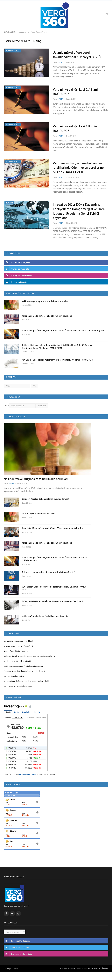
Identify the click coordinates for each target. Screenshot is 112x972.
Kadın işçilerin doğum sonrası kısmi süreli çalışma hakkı (27, 681)
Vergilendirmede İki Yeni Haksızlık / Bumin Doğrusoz (47, 316)
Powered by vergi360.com (70, 968)
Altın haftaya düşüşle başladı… (16, 651)
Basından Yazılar (13, 51)
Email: (6, 406)
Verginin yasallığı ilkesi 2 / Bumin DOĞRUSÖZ (76, 92)
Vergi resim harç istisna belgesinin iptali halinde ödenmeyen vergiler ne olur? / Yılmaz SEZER (78, 167)
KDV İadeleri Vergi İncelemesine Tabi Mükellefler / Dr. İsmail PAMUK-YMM (54, 588)
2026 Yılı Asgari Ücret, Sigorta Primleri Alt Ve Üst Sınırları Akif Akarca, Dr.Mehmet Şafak (63, 330)
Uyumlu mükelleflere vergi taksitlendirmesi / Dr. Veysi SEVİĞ (77, 55)
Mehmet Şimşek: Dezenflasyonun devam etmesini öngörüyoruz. (30, 656)
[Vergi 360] (56, 13)
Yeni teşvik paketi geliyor (14, 676)
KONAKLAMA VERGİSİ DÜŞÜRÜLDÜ (18, 646)
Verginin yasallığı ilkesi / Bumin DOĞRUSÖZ (75, 128)
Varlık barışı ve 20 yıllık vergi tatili (17, 661)
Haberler (9, 203)
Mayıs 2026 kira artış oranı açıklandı (18, 641)
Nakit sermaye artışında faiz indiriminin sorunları (45, 301)
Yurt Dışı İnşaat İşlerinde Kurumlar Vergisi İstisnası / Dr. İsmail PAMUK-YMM (57, 360)
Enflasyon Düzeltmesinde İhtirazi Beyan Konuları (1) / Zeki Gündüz (53, 601)
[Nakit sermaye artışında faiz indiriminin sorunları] (47, 449)
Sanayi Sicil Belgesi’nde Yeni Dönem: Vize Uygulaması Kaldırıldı (52, 528)
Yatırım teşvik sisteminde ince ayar (38, 513)
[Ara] (107, 14)
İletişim (105, 968)
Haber (60, 62)
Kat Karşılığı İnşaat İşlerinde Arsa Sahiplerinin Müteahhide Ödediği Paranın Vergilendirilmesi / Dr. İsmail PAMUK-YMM (57, 346)
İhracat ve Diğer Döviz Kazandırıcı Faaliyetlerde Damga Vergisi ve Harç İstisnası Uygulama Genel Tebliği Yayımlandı (79, 211)
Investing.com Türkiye (27, 774)
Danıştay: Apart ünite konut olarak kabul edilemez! (45, 499)
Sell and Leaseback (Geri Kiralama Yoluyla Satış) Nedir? (48, 572)
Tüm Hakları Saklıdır (91, 968)
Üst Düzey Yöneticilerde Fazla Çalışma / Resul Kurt (45, 616)
